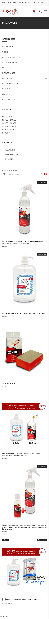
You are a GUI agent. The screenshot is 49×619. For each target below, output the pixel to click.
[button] (24, 285)
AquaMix (8, 150)
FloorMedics (9, 154)
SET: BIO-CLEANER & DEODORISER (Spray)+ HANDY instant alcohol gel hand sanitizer (21, 454)
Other (7, 159)
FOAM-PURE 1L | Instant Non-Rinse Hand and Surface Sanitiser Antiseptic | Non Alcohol (22, 242)
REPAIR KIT (7, 89)
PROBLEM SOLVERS (10, 83)
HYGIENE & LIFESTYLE (11, 57)
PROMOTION (7, 46)
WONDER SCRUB (8, 383)
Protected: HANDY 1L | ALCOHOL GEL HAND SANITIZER (23, 313)
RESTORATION (8, 99)
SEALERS (6, 94)
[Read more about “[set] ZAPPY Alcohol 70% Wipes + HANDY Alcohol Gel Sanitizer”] (24, 571)
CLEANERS (6, 67)
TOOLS (5, 52)
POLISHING (7, 78)
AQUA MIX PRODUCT (11, 62)
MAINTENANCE (8, 73)
